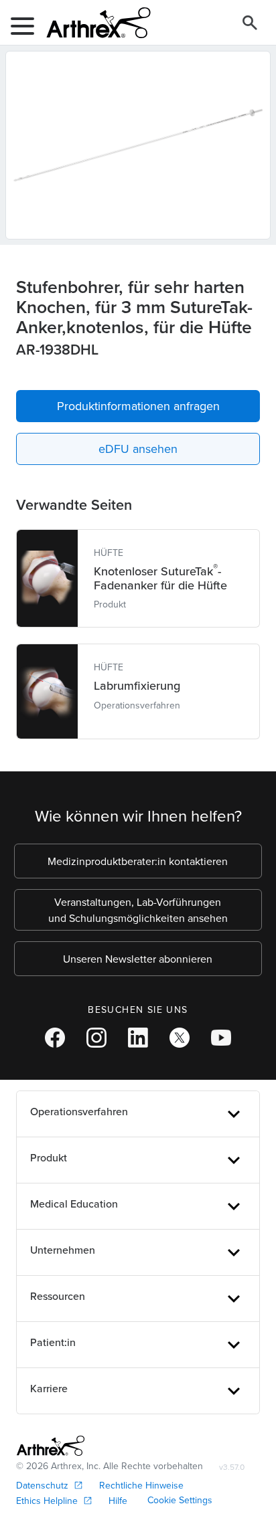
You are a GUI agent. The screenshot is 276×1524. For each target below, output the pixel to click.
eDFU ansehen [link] (138, 448)
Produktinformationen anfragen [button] (138, 405)
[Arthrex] (93, 22)
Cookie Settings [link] (179, 1500)
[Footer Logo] (50, 1446)
